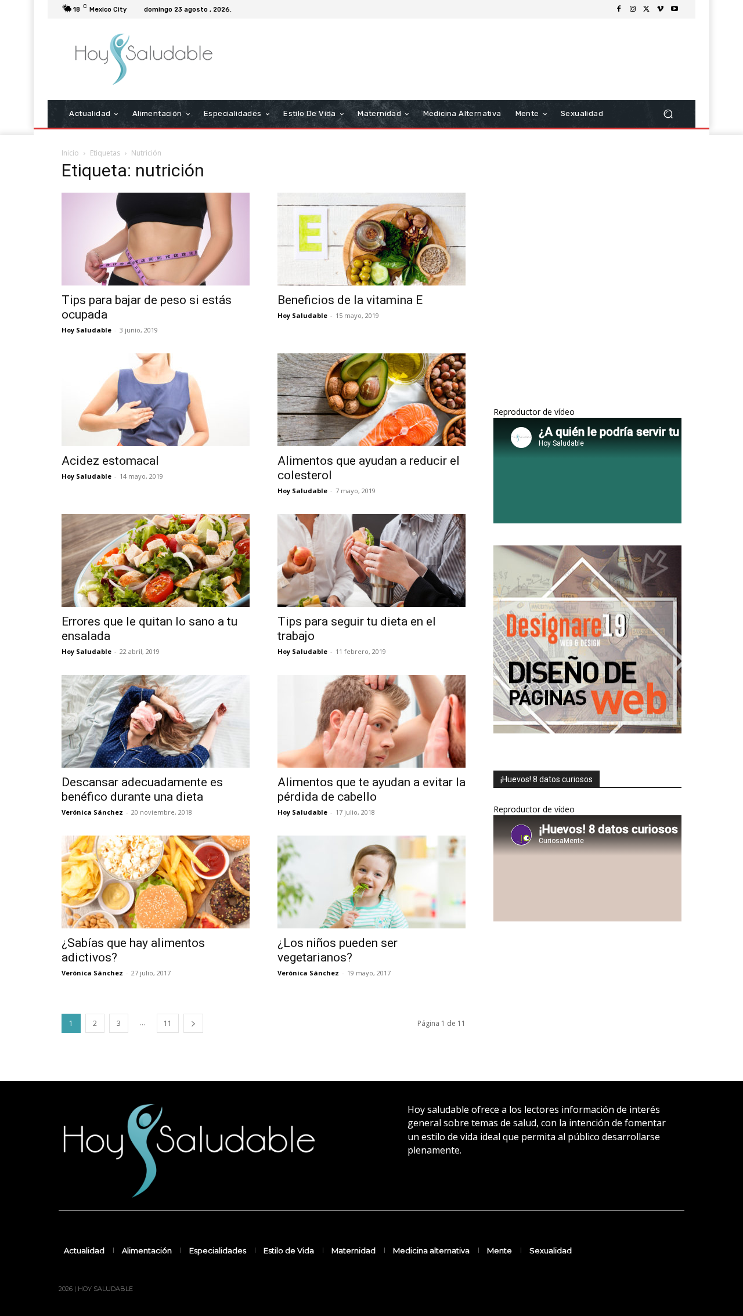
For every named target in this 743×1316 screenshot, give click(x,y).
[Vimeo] (661, 9)
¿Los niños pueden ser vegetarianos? (337, 950)
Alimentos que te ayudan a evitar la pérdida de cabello (371, 789)
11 (168, 1023)
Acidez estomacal (110, 461)
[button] (667, 114)
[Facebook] (619, 9)
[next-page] (193, 1023)
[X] (647, 9)
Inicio (70, 153)
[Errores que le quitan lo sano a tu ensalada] (156, 560)
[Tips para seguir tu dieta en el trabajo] (371, 560)
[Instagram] (633, 9)
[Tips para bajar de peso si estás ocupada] (156, 239)
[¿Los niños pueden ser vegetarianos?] (371, 882)
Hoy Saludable (86, 330)
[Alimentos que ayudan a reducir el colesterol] (371, 399)
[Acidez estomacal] (156, 399)
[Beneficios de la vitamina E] (371, 239)
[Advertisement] (468, 59)
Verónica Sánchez (92, 812)
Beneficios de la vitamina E (350, 300)
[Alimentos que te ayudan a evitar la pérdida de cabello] (371, 721)
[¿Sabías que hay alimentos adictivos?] (156, 882)
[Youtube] (674, 9)
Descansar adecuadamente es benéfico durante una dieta (142, 789)
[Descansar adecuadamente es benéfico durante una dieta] (156, 721)
